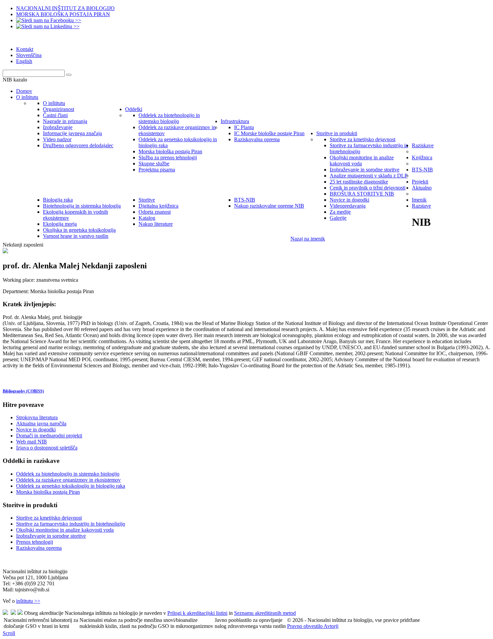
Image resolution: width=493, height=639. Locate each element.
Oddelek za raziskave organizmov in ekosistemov (68, 480)
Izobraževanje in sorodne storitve (51, 536)
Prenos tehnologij (34, 542)
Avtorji (331, 626)
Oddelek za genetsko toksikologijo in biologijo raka (70, 486)
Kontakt (24, 49)
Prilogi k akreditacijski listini (197, 613)
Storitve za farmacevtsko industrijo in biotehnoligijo (70, 524)
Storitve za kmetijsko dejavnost (49, 518)
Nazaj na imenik (307, 239)
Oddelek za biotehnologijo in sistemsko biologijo (67, 474)
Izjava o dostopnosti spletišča (46, 447)
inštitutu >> (28, 601)
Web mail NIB (31, 441)
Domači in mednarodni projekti (49, 435)
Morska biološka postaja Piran (48, 492)
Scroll (9, 633)
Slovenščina (29, 55)
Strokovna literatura (37, 417)
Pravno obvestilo (305, 626)
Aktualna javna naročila (41, 423)
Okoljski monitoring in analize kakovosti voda (65, 530)
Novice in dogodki (36, 429)
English (24, 61)
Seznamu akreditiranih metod (265, 613)
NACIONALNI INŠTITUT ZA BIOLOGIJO (65, 8)
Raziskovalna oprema (39, 548)
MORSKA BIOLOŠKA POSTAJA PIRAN (63, 14)
